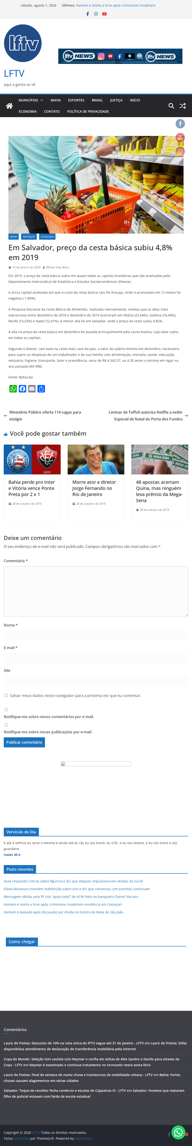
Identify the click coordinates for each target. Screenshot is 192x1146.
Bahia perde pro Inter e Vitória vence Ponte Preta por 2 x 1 (31, 488)
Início (135, 100)
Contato (52, 111)
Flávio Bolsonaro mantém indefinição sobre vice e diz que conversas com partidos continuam (77, 889)
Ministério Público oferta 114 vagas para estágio (45, 416)
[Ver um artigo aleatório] (182, 106)
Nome (11, 625)
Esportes (76, 100)
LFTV (14, 73)
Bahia (56, 100)
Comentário (16, 560)
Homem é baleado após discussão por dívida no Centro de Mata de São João (63, 912)
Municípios (28, 100)
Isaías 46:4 (12, 854)
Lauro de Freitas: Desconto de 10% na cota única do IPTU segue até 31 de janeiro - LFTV (74, 1043)
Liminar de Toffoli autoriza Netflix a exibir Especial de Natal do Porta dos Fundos (146, 416)
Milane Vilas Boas (57, 267)
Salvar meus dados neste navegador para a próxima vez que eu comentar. (75, 695)
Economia (28, 111)
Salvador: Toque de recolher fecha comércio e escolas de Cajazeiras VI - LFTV (65, 1090)
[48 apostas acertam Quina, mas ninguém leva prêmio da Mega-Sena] (159, 447)
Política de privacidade (88, 111)
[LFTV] (9, 106)
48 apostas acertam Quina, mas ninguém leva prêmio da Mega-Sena (159, 491)
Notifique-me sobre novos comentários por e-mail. (49, 716)
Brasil (97, 100)
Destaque (29, 236)
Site (7, 670)
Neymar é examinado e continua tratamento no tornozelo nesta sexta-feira (90, 1065)
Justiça (116, 100)
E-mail (11, 647)
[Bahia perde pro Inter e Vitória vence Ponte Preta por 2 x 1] (32, 447)
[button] (40, 100)
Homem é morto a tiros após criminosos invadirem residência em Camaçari (63, 904)
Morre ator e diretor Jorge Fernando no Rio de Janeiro (94, 488)
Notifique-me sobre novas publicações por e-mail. (48, 732)
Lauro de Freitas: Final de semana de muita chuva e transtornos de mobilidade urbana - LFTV (78, 1075)
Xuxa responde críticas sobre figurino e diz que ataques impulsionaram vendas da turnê (73, 881)
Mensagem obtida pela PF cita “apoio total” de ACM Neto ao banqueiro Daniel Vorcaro (71, 896)
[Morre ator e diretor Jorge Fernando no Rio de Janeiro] (96, 447)
